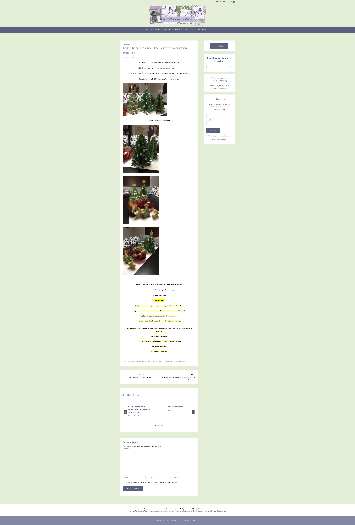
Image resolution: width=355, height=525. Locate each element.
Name (126, 477)
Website (177, 477)
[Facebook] (217, 1)
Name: (208, 113)
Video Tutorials (182, 30)
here (173, 290)
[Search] (230, 67)
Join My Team (168, 30)
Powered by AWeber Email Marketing (219, 139)
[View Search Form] (228, 1)
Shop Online (155, 30)
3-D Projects (127, 44)
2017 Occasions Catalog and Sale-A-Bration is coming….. (178, 377)
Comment (127, 449)
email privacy (225, 136)
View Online (214, 88)
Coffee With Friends (176, 407)
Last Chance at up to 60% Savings (140, 375)
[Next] (193, 412)
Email (151, 477)
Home (145, 30)
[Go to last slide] (125, 412)
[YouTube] (224, 1)
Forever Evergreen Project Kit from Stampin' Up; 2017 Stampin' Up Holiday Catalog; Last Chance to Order (155, 361)
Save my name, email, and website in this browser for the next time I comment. (151, 482)
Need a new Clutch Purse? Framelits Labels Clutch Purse (139, 409)
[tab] (155, 425)
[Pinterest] (220, 1)
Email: (208, 120)
